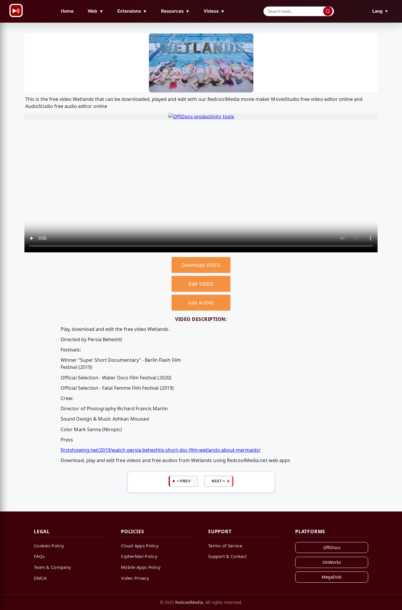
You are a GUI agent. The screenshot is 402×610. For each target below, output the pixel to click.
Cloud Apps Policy (140, 546)
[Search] (328, 11)
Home (67, 11)
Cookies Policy (49, 546)
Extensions (132, 11)
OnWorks (332, 562)
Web (96, 11)
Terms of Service (225, 546)
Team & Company (52, 567)
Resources (175, 11)
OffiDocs (331, 547)
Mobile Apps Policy (141, 567)
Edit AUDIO (201, 303)
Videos (214, 11)
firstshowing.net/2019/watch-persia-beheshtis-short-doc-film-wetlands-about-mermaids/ (160, 450)
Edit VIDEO (201, 284)
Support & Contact (227, 556)
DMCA (40, 578)
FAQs (39, 556)
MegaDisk (332, 577)
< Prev (183, 481)
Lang (380, 11)
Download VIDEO (201, 265)
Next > (218, 481)
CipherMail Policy (139, 556)
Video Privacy (135, 578)
